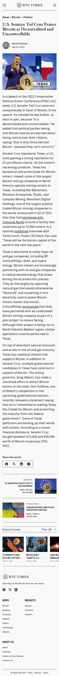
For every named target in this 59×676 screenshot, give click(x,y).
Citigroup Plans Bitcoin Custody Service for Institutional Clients (11, 557)
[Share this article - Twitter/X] (14, 464)
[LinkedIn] (16, 589)
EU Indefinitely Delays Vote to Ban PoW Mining (19, 484)
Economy (6, 614)
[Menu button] (4, 5)
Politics (28, 17)
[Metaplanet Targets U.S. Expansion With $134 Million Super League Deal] (36, 544)
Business (6, 610)
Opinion (28, 606)
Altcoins (6, 632)
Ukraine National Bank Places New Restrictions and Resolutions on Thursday (40, 508)
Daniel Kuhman (20, 43)
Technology (7, 628)
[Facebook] (3, 589)
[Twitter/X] (10, 589)
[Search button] (55, 5)
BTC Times (28, 672)
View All (46, 529)
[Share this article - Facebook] (6, 464)
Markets (6, 619)
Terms (45, 672)
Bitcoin (16, 17)
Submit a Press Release (12, 656)
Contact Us (7, 660)
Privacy (38, 672)
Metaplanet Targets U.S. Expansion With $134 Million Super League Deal (36, 557)
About (5, 647)
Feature (28, 614)
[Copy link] (28, 464)
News (5, 17)
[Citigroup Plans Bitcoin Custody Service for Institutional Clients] (13, 544)
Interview (29, 610)
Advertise (6, 652)
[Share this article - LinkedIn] (21, 464)
